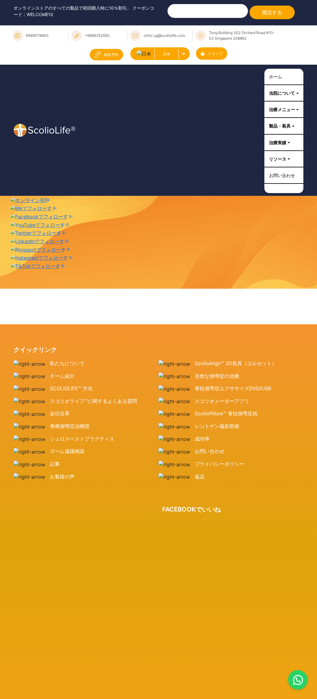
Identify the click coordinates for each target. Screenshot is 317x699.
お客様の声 (62, 480)
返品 (200, 480)
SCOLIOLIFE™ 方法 (71, 392)
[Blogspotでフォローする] (40, 253)
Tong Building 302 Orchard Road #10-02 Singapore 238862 (242, 35)
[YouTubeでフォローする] (40, 228)
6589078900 (37, 35)
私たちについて (67, 367)
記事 (55, 468)
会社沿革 (60, 418)
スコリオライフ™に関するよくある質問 (93, 405)
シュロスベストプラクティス (82, 443)
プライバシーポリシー (219, 468)
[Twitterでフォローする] (38, 237)
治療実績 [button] (275, 145)
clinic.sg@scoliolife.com (164, 35)
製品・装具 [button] (277, 128)
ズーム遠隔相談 (67, 455)
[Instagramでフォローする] (41, 261)
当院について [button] (280, 94)
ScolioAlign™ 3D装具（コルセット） (236, 367)
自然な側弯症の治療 (217, 380)
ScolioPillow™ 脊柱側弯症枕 (226, 418)
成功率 (202, 443)
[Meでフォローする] (33, 212)
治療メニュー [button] (280, 111)
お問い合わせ (280, 179)
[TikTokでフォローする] (38, 269)
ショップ (215, 53)
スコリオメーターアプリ (222, 405)
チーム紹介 (62, 380)
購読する (272, 12)
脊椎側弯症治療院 (69, 430)
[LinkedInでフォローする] (40, 245)
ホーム (272, 77)
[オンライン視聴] (30, 204)
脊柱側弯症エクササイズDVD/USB (233, 392)
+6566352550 (97, 35)
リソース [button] (275, 162)
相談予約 (111, 54)
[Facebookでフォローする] (41, 220)
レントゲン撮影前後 (217, 430)
